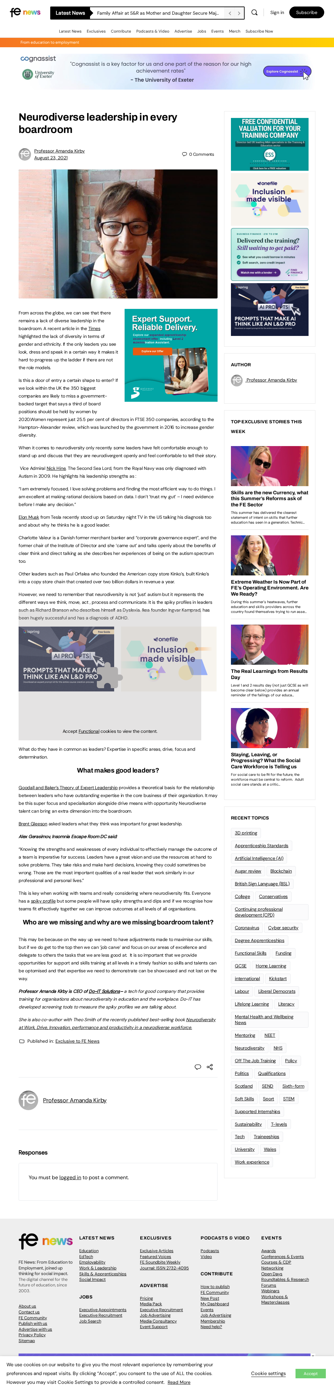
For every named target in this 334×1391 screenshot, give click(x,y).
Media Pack (151, 1304)
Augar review (248, 871)
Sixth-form (293, 1086)
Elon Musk (29, 517)
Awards (268, 1250)
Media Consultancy (158, 1321)
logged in (70, 1177)
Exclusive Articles (157, 1250)
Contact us (29, 1312)
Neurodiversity (250, 1048)
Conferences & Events (282, 1256)
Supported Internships (257, 1111)
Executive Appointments (103, 1309)
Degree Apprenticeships (259, 940)
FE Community (33, 1318)
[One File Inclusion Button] (270, 199)
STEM (289, 1099)
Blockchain (281, 871)
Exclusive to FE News (77, 1041)
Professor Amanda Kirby (59, 151)
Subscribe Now (259, 31)
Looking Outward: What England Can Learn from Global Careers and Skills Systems (160, 13)
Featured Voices (155, 1256)
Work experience (252, 1162)
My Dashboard (215, 1304)
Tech (240, 1136)
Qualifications (272, 1073)
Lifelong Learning (252, 1004)
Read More (179, 1382)
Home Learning (271, 966)
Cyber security (283, 928)
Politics (242, 1073)
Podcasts (210, 1250)
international (247, 978)
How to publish (215, 1286)
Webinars (270, 1291)
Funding (284, 953)
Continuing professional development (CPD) (258, 912)
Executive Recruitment (100, 1315)
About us (27, 1306)
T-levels (279, 1124)
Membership (213, 1321)
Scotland (244, 1086)
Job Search (90, 1321)
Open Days (271, 1274)
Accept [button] (311, 1373)
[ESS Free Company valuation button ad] (270, 144)
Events (217, 31)
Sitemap (27, 1340)
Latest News (70, 31)
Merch (234, 31)
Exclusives (96, 31)
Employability (92, 1262)
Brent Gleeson (33, 824)
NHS (278, 1048)
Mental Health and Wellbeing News (264, 1020)
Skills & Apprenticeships (103, 1274)
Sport (268, 1099)
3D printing (246, 833)
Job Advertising (155, 1315)
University (245, 1149)
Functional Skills (250, 953)
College (242, 896)
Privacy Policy (32, 1335)
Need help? (211, 1326)
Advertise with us (35, 1329)
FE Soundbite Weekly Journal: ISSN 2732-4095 (164, 1265)
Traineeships (266, 1136)
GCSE (241, 966)
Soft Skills (244, 1099)
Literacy (286, 1004)
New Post (210, 1298)
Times (94, 328)
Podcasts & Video (152, 31)
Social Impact (92, 1279)
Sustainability (248, 1124)
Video (206, 1256)
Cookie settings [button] (268, 1373)
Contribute (121, 31)
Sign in (277, 12)
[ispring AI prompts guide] (270, 309)
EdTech (86, 1256)
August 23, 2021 (51, 158)
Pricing (146, 1298)
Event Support (154, 1326)
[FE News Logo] (25, 11)
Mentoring (245, 1035)
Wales (270, 1149)
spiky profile (43, 901)
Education (89, 1250)
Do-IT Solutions (104, 991)
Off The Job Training (255, 1061)
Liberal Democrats (277, 991)
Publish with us (33, 1323)
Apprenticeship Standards (261, 845)
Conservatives (273, 896)
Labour (242, 991)
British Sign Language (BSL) (262, 884)
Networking (272, 1268)
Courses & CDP (276, 1262)
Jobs (201, 31)
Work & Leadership (97, 1268)
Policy (291, 1061)
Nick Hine (56, 468)
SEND (267, 1086)
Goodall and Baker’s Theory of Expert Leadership (68, 787)
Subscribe (306, 12)
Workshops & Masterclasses (275, 1299)
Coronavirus (247, 928)
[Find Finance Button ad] (270, 254)
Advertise (183, 31)
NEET (270, 1035)
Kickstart (278, 978)
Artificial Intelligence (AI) (259, 858)
